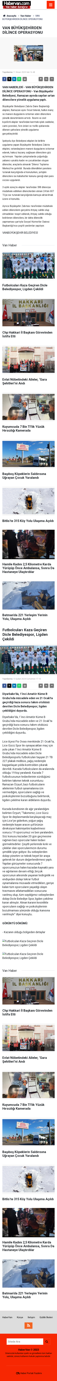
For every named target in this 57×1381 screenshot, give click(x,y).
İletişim (31, 1317)
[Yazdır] (25, 79)
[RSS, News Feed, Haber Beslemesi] (28, 1325)
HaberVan (7, 1317)
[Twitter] (9, 79)
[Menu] (51, 5)
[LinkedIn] (14, 79)
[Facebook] (4, 79)
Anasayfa (11, 16)
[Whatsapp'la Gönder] (19, 79)
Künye (20, 1317)
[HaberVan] (16, 4)
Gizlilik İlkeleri (46, 1317)
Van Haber (25, 16)
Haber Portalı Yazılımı (31, 1373)
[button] (41, 79)
